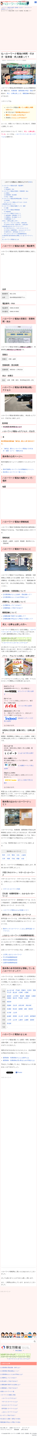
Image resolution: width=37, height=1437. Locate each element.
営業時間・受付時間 (10, 195)
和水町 (15, 1009)
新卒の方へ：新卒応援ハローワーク (14, 232)
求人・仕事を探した (13, 93)
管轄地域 (7, 211)
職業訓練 (25, 93)
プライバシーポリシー (6, 1429)
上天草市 (15, 996)
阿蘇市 (23, 990)
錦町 (25, 1009)
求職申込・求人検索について (12, 217)
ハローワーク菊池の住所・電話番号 (12, 185)
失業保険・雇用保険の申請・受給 (22, 90)
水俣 (22, 858)
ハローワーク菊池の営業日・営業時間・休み (15, 191)
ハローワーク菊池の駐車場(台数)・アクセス (15, 198)
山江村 (15, 1020)
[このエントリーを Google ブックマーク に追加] (16, 1072)
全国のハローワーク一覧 (7, 1391)
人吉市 (15, 1012)
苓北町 (9, 1023)
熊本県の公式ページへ (9, 204)
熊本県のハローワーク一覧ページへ (14, 472)
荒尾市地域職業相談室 (10, 960)
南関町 (20, 1009)
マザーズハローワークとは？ (9, 1401)
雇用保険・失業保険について (12, 215)
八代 (8, 855)
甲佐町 (20, 998)
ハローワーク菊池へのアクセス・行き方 (15, 202)
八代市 (9, 1020)
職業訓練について (9, 219)
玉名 (18, 855)
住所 (6, 187)
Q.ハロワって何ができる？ (8, 1415)
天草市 (29, 990)
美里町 (15, 1016)
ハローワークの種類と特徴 (7, 1395)
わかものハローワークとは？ (9, 1405)
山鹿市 (20, 1020)
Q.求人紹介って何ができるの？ (9, 1381)
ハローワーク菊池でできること (11, 213)
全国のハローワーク (15, 1427)
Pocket (20, 1072)
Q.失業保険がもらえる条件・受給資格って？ (17, 594)
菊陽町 (28, 996)
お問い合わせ (24, 1429)
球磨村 (9, 998)
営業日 (7, 193)
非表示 (30, 182)
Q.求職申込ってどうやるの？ (12, 605)
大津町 (20, 992)
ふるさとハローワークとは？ (9, 1412)
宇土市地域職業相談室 (10, 957)
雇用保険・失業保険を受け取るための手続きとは (19, 1060)
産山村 (15, 992)
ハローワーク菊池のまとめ (10, 239)
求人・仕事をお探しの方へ (10, 221)
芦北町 (18, 990)
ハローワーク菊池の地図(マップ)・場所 (14, 206)
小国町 (26, 992)
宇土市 (9, 992)
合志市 (26, 998)
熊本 (3, 855)
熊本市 (15, 998)
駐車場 (7, 200)
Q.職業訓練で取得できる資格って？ (14, 616)
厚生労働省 (18, 1350)
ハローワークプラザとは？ (8, 1398)
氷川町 (9, 1012)
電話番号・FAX (9, 189)
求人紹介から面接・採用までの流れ (10, 1418)
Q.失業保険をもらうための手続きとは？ (16, 597)
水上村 (20, 1016)
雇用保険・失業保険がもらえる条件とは (16, 1057)
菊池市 (22, 996)
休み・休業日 (8, 196)
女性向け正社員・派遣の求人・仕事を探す (16, 224)
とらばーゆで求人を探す (26, 753)
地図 (6, 208)
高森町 (9, 1005)
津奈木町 (28, 1005)
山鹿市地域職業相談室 (10, 962)
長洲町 (9, 1009)
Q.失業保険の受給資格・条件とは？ (10, 1367)
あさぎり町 (10, 990)
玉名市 (15, 1005)
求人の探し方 (3, 1427)
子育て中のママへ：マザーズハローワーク (16, 228)
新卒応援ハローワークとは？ (9, 1408)
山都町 (26, 1020)
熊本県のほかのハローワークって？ (12, 226)
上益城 (23, 855)
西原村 (31, 1009)
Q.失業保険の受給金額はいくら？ (9, 1371)
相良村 (9, 1001)
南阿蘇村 (33, 1016)
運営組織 (16, 1429)
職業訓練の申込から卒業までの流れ (10, 1422)
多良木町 (21, 1005)
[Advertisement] (18, 31)
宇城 (13, 858)
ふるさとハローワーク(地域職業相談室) (15, 233)
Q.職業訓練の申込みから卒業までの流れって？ (18, 619)
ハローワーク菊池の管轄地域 (11, 209)
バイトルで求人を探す (25, 706)
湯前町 (32, 1020)
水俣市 (26, 1016)
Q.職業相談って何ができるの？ (13, 608)
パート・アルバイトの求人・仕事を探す (15, 222)
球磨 (8, 858)
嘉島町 (9, 996)
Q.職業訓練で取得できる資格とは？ (10, 1384)
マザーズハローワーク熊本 (11, 889)
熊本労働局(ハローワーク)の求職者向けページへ (18, 469)
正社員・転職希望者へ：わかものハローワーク (17, 230)
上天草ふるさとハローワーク (12, 954)
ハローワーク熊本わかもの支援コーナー (16, 910)
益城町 (9, 1016)
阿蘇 (18, 858)
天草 (3, 858)
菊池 (13, 855)
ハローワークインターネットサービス (15, 642)
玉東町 (33, 996)
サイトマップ (25, 1427)
